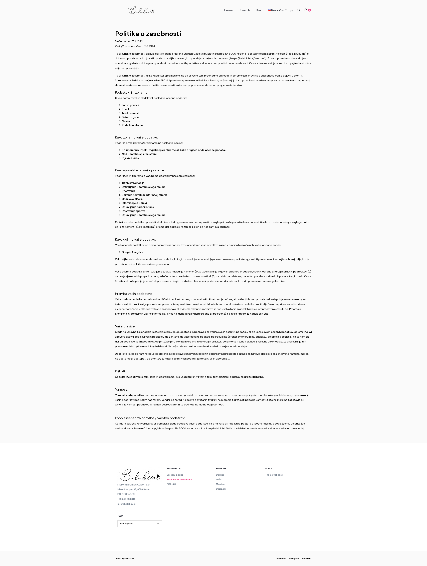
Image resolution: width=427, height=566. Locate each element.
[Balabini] (141, 10)
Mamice (220, 484)
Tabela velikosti (274, 474)
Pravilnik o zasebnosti (179, 479)
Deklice (220, 474)
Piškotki (171, 484)
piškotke (257, 376)
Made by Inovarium (125, 558)
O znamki (245, 10)
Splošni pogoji (175, 474)
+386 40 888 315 (126, 499)
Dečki (219, 479)
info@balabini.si (126, 504)
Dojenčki (221, 488)
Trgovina (228, 10)
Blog (259, 10)
